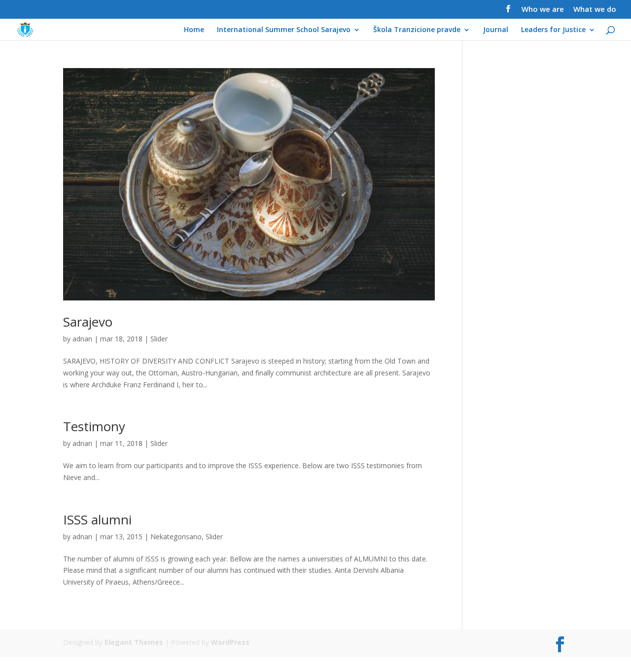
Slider (159, 338)
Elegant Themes (134, 642)
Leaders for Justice (553, 30)
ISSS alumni (97, 519)
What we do (594, 9)
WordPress (230, 642)
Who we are (543, 9)
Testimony (94, 426)
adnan (82, 338)
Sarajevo (87, 322)
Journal (495, 30)
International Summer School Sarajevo (284, 30)
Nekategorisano (176, 536)
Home (194, 30)
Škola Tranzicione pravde (416, 30)
